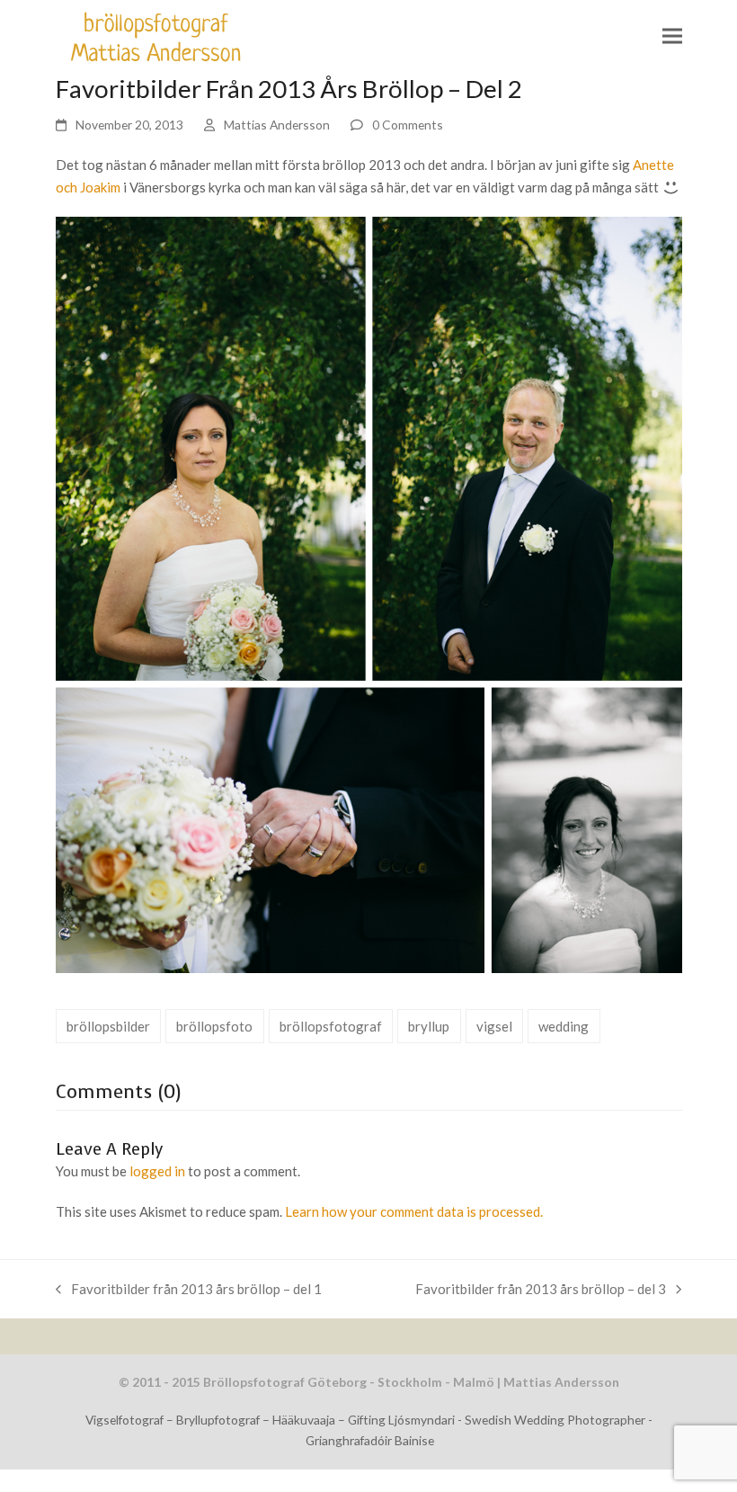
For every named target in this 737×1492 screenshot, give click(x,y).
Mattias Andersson (277, 124)
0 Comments (407, 124)
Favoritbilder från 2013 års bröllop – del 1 (189, 1287)
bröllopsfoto (214, 1026)
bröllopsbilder (108, 1026)
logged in (157, 1171)
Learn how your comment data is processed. (414, 1211)
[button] (672, 36)
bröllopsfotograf (331, 1026)
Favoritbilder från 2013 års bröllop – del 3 (540, 1287)
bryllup (428, 1026)
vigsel (494, 1026)
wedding (563, 1026)
